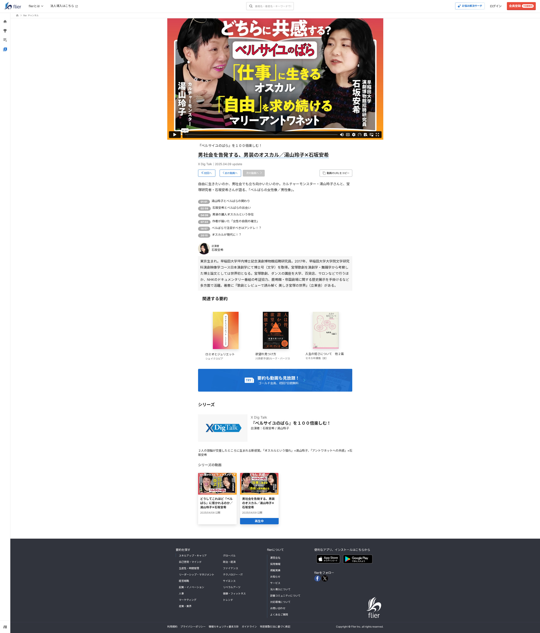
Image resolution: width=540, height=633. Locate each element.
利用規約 (172, 626)
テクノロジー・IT (233, 574)
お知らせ (275, 576)
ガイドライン (249, 626)
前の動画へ (231, 173)
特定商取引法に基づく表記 (275, 626)
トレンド (228, 599)
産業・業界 (185, 606)
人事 (181, 593)
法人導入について (280, 589)
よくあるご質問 (279, 614)
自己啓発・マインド (190, 561)
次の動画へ (252, 173)
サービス (275, 583)
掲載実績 (275, 570)
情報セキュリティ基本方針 (224, 626)
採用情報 (275, 564)
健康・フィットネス (234, 593)
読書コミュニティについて (285, 595)
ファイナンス (230, 568)
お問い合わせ (277, 608)
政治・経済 (229, 561)
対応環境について (280, 602)
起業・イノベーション (191, 587)
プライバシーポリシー (193, 626)
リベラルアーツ (231, 587)
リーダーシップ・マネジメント (196, 574)
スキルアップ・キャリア (193, 555)
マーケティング (187, 599)
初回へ (208, 173)
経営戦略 (184, 580)
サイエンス (229, 580)
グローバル (229, 555)
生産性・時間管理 (189, 568)
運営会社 (275, 557)
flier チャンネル (30, 15)
